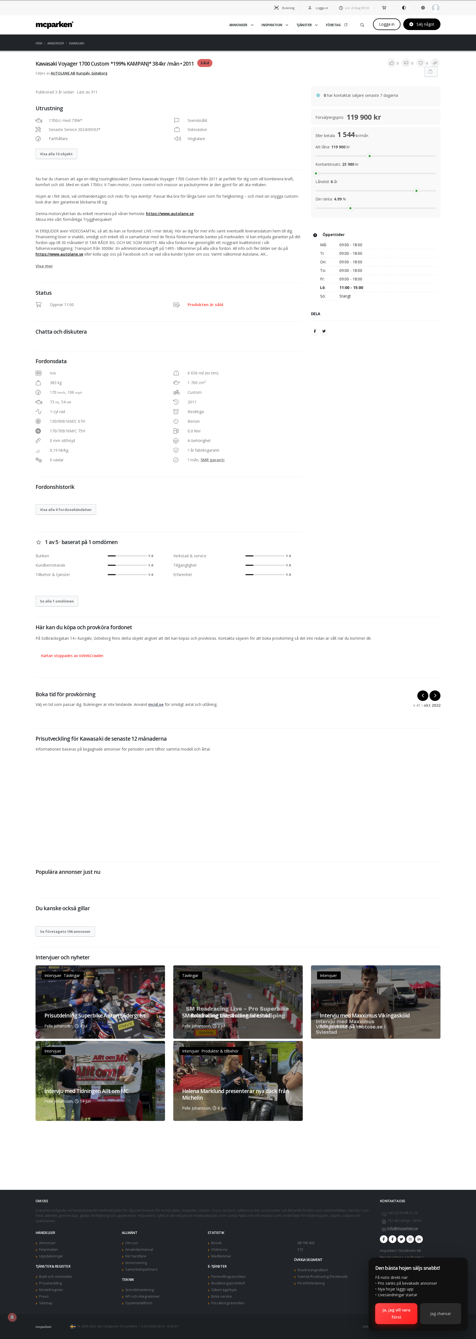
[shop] (384, 8)
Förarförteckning (311, 1283)
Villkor (367, 1326)
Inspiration (271, 25)
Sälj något (424, 24)
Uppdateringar (51, 1256)
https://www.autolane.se (170, 213)
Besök (216, 1243)
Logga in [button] (321, 8)
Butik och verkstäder (55, 1276)
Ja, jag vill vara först (396, 1313)
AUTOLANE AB (63, 73)
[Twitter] (324, 331)
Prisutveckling (50, 1283)
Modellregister (51, 1289)
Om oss (131, 1243)
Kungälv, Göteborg (91, 73)
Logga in (386, 24)
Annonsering (136, 1262)
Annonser (238, 25)
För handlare (135, 1256)
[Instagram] (410, 1239)
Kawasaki (76, 43)
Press (44, 1296)
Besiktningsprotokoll (228, 1283)
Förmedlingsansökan (228, 1276)
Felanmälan (48, 1249)
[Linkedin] (419, 1239)
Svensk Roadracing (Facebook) (322, 1276)
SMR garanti (213, 459)
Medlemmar (221, 1256)
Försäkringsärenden (228, 1303)
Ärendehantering (139, 1289)
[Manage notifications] (12, 1317)
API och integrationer (142, 1296)
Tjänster (304, 25)
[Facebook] (315, 331)
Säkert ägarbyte (224, 1289)
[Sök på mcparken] (362, 24)
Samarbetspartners (141, 1269)
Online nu (219, 1249)
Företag (333, 25)
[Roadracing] (392, 1239)
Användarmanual (139, 1249)
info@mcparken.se (402, 1228)
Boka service (221, 1296)
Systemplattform (138, 1303)
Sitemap (46, 1303)
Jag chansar (440, 1313)
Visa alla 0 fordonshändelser (66, 509)
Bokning (287, 8)
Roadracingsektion (313, 1270)
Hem (39, 43)
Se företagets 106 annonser (65, 931)
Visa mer (44, 266)
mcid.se (156, 704)
